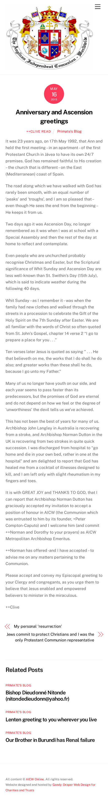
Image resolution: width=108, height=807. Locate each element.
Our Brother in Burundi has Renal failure (50, 740)
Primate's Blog (69, 131)
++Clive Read (38, 131)
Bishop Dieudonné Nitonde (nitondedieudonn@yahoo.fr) (37, 695)
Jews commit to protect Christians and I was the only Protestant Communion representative (50, 637)
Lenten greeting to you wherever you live (51, 719)
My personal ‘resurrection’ (38, 626)
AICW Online (35, 779)
